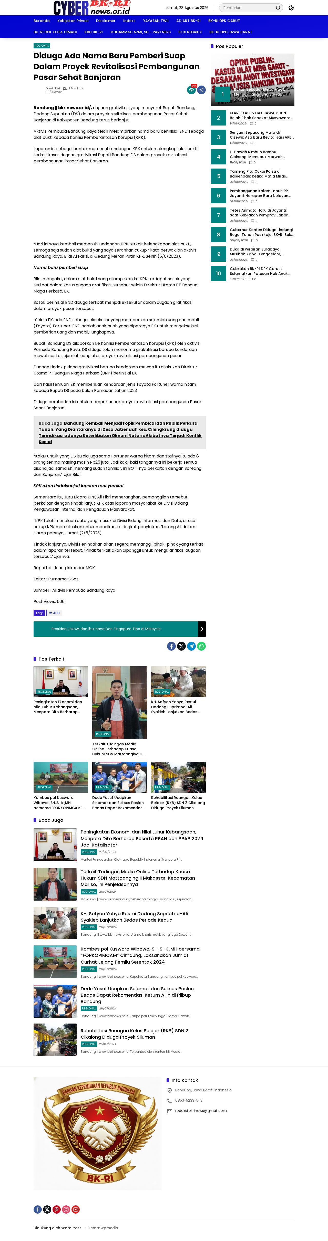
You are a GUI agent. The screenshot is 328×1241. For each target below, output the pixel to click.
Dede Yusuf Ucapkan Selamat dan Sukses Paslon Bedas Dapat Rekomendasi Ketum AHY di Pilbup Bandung (118, 802)
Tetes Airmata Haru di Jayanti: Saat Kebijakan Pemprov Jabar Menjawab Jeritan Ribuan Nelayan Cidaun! (261, 213)
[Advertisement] (120, 205)
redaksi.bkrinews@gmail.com (201, 1110)
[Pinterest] (57, 1209)
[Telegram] (191, 646)
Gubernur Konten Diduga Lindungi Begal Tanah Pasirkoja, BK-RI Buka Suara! (262, 232)
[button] (278, 7)
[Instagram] (66, 1209)
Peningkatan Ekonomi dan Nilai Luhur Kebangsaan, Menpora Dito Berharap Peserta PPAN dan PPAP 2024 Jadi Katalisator (60, 707)
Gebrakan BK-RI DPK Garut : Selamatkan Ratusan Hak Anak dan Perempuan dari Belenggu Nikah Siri (259, 271)
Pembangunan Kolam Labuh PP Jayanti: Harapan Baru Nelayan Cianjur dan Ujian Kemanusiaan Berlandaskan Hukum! (259, 193)
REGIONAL (42, 46)
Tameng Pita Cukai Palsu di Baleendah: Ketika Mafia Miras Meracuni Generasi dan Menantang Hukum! (258, 174)
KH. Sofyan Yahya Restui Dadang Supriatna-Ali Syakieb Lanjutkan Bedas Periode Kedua (174, 707)
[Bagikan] (201, 90)
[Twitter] (181, 646)
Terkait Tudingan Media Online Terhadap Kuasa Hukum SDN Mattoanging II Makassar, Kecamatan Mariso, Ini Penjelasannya (117, 749)
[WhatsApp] (201, 646)
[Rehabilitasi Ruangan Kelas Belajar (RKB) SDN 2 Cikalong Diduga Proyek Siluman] (178, 777)
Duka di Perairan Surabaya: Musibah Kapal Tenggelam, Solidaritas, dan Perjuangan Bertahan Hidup (255, 252)
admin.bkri (52, 88)
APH (56, 613)
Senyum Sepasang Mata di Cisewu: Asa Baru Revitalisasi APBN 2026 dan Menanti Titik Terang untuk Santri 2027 (262, 135)
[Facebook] (171, 646)
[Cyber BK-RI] (92, 7)
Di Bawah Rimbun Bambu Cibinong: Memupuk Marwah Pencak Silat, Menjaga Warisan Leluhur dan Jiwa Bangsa (258, 154)
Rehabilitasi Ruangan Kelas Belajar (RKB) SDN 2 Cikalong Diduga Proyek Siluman (178, 802)
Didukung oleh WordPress (57, 1227)
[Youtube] (75, 1209)
